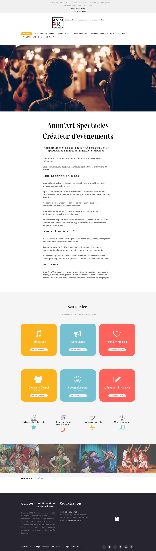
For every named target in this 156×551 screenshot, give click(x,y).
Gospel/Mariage (79, 34)
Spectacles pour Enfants (78, 389)
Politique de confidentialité (44, 546)
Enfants (121, 34)
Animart (26, 34)
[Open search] (24, 41)
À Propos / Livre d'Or (117, 387)
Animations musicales (44, 34)
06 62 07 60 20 (80, 11)
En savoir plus (38, 350)
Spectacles (63, 34)
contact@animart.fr (78, 8)
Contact (50, 37)
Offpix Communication (73, 546)
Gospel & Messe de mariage (117, 343)
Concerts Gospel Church (102, 34)
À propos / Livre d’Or (32, 37)
